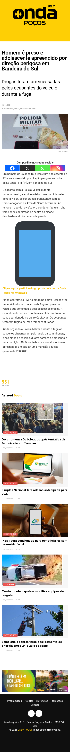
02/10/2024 (6, 105)
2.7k (18, 448)
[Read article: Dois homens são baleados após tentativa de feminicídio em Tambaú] (35, 419)
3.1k (18, 650)
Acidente (9, 585)
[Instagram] (57, 168)
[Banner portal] (35, 680)
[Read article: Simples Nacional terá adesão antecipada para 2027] (35, 470)
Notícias (24, 109)
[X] (27, 168)
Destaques (8, 109)
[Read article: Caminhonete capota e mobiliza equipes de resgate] (35, 571)
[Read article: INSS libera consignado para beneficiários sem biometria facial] (35, 520)
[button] (35, 34)
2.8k (18, 499)
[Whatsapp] (42, 168)
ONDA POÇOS (25, 729)
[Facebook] (12, 168)
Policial (32, 109)
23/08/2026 (8, 448)
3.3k (18, 600)
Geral (16, 109)
